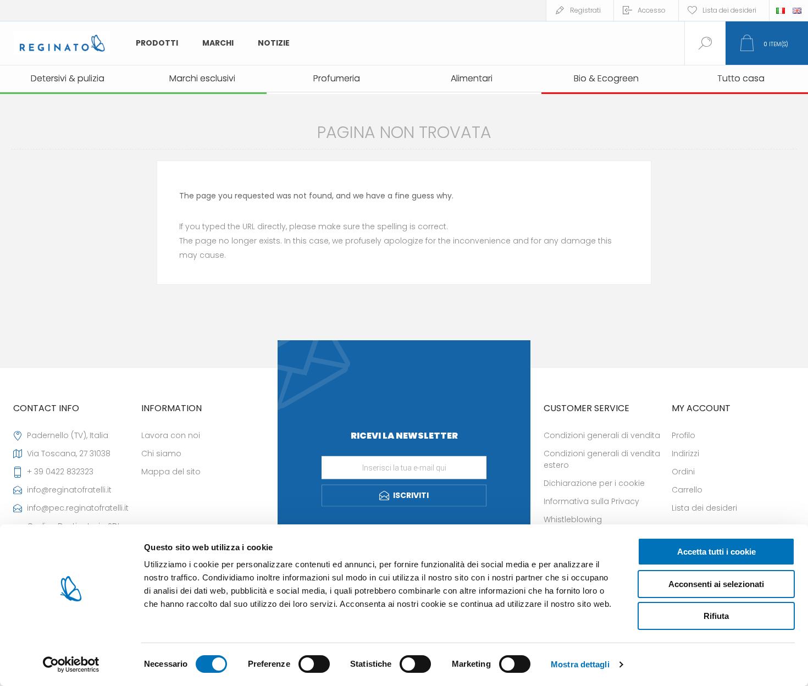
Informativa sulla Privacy (591, 501)
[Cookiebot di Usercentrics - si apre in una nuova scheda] (71, 664)
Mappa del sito (171, 471)
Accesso (652, 10)
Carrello (687, 489)
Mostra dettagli (580, 664)
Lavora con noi (170, 435)
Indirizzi (685, 453)
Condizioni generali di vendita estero (602, 459)
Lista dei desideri (704, 507)
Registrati (585, 10)
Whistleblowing (573, 519)
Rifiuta (716, 616)
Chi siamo (161, 453)
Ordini (683, 471)
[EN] (797, 10)
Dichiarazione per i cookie (594, 483)
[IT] (780, 10)
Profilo (683, 435)
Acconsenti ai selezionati (716, 584)
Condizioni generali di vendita (602, 435)
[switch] (314, 664)
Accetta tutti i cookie (716, 551)
